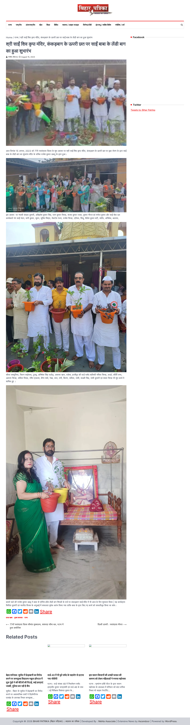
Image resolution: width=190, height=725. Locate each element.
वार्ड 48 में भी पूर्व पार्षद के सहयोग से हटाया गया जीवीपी (66, 677)
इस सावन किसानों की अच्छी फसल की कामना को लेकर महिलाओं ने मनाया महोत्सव (107, 677)
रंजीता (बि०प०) (13, 57)
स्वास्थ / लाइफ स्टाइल (70, 24)
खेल (40, 24)
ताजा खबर (9, 618)
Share (46, 611)
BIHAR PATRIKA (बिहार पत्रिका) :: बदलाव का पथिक (56, 721)
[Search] (182, 25)
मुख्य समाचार (18, 618)
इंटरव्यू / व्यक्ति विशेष (103, 24)
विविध (56, 24)
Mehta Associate (107, 721)
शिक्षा (48, 24)
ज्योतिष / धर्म (119, 24)
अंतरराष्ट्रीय (30, 24)
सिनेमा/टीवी (87, 24)
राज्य (10, 24)
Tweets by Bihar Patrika (143, 110)
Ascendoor (144, 721)
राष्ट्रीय (19, 24)
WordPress (171, 721)
